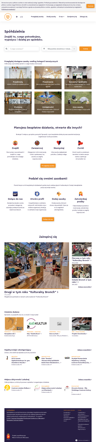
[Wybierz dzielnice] (74, 49)
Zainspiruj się (81, 427)
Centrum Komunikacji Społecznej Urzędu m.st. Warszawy (27, 418)
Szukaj (85, 49)
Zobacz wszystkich (85, 350)
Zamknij (90, 6)
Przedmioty (67, 412)
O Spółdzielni (81, 412)
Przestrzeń (66, 414)
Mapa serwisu (81, 429)
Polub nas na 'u (83, 440)
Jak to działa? (81, 414)
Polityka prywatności (8, 9)
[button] (61, 17)
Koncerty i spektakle (69, 417)
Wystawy (66, 416)
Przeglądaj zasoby (48, 165)
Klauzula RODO (82, 417)
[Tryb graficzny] (17, 17)
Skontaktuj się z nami (83, 419)
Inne (65, 421)
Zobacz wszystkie (85, 287)
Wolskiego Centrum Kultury (15, 420)
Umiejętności (67, 419)
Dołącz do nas (48, 219)
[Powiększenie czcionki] (21, 17)
